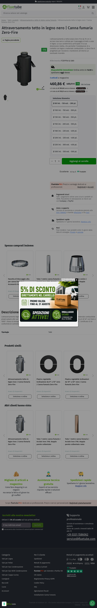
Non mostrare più (70, 280)
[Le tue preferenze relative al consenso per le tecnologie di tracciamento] (4, 604)
